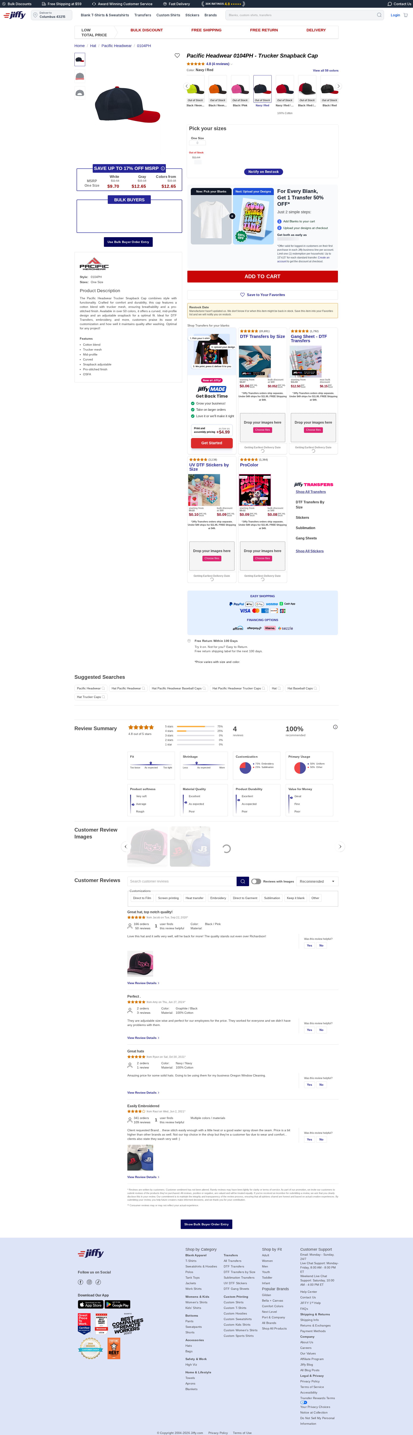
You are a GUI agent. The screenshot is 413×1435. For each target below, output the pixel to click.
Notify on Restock (263, 172)
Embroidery (218, 898)
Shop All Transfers (311, 492)
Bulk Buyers (129, 199)
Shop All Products (274, 1328)
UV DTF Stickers (235, 1283)
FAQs (304, 1308)
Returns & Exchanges (315, 1325)
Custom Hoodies (235, 1313)
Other (315, 898)
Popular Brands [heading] (275, 1289)
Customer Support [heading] (316, 1249)
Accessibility (308, 1392)
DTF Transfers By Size (310, 504)
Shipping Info (309, 1320)
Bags (189, 1351)
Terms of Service (312, 1387)
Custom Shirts (168, 15)
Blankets (191, 1389)
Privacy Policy (310, 1381)
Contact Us (308, 1297)
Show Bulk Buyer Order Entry (206, 1224)
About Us (306, 1342)
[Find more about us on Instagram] (89, 1282)
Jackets (190, 1283)
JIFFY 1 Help (310, 1303)
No (321, 945)
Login (395, 15)
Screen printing (168, 898)
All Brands (269, 1323)
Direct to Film (142, 898)
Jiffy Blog (306, 1364)
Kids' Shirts (193, 1308)
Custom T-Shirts (235, 1308)
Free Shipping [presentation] (206, 30)
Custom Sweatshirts (238, 1319)
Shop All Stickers (310, 551)
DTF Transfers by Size (239, 1272)
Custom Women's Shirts (240, 1330)
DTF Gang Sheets (236, 1288)
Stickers (192, 15)
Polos (189, 1272)
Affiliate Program (312, 1359)
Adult (265, 1255)
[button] (128, 104)
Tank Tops (192, 1277)
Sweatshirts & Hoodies (201, 1266)
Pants (189, 1321)
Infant (266, 1283)
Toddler (267, 1277)
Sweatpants (193, 1326)
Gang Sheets (306, 538)
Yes (309, 945)
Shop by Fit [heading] (272, 1249)
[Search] (379, 14)
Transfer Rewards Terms (317, 1398)
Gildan (266, 1295)
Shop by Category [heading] (201, 1249)
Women (267, 1260)
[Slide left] (186, 86)
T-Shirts (190, 1260)
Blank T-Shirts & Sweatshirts (105, 15)
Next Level (269, 1311)
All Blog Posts (310, 1370)
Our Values (308, 1353)
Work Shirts (193, 1288)
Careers (306, 1348)
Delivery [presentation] (316, 30)
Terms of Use (242, 1433)
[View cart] (406, 15)
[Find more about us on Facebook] (80, 1282)
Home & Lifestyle (198, 1372)
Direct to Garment (245, 898)
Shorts (190, 1332)
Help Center (308, 1291)
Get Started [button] (211, 443)
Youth (266, 1272)
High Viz (191, 1364)
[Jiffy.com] (14, 15)
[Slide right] (338, 86)
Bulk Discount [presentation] (147, 30)
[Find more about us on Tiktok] (98, 1282)
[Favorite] (177, 55)
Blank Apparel (195, 1255)
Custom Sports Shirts (239, 1335)
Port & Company (273, 1317)
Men (265, 1266)
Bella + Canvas (272, 1300)
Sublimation (305, 528)
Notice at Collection (314, 1412)
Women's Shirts (196, 1302)
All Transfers (232, 1260)
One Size (197, 138)
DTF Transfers (234, 1266)
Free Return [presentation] (264, 30)
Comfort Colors (273, 1306)
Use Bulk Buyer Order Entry (128, 242)
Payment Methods (313, 1331)
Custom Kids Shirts (237, 1324)
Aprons (190, 1383)
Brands (211, 15)
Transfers (142, 15)
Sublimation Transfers (239, 1277)
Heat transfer (194, 898)
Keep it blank (296, 898)
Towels (190, 1378)
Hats (188, 1345)
